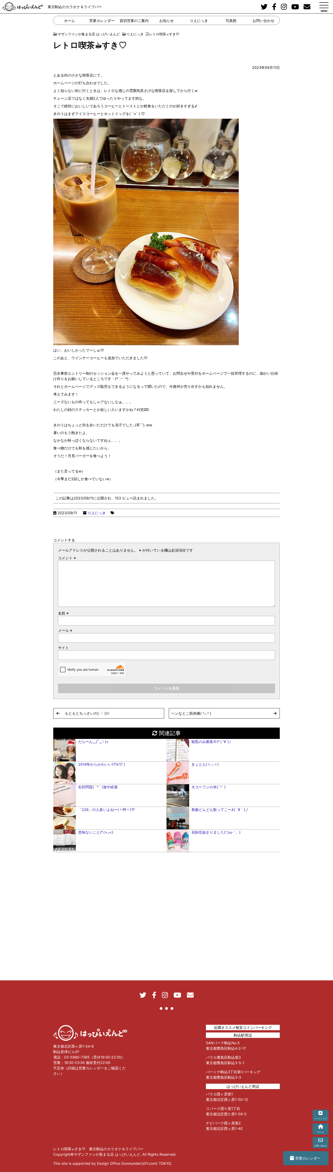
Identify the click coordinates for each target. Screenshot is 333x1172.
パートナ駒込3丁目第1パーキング (233, 1072)
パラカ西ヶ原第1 (219, 1094)
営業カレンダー (102, 20)
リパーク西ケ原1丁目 (223, 1108)
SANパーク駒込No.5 (223, 1043)
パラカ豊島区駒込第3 (223, 1057)
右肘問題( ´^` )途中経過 (98, 787)
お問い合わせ (263, 20)
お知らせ (166, 20)
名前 (63, 613)
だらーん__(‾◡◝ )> (93, 741)
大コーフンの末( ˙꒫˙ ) (208, 787)
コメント (67, 558)
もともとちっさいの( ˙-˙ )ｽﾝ (87, 713)
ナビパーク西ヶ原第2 (223, 1123)
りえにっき (199, 20)
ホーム (69, 20)
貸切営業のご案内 (134, 20)
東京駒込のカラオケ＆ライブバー (75, 7)
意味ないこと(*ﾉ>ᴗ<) (95, 832)
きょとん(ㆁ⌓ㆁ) (205, 764)
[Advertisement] (167, 1053)
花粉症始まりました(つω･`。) (216, 832)
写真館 (231, 20)
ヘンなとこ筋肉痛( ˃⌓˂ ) (191, 713)
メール (65, 630)
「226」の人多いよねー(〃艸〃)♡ (106, 809)
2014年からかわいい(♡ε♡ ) (101, 764)
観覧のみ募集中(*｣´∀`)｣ (211, 741)
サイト (63, 647)
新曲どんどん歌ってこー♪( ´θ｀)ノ (220, 809)
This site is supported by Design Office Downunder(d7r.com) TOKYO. (112, 1163)
